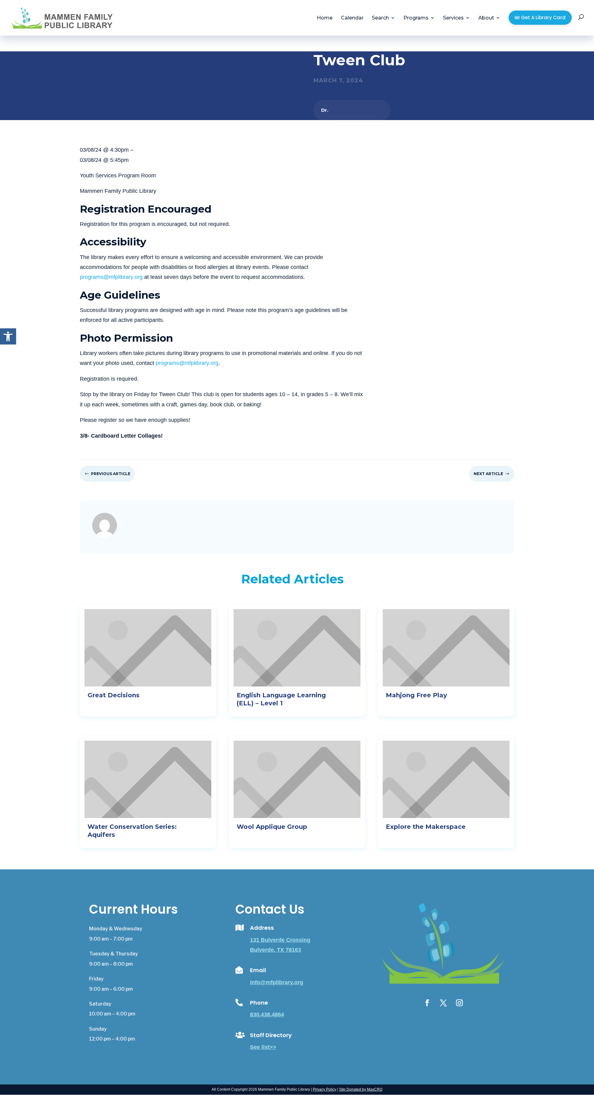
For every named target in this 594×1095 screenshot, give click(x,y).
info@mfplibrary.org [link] (276, 982)
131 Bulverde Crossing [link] (280, 940)
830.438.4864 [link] (267, 1014)
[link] (8, 336)
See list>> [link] (263, 1047)
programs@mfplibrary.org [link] (111, 277)
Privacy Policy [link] (324, 1089)
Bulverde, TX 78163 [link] (275, 950)
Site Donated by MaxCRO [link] (360, 1089)
